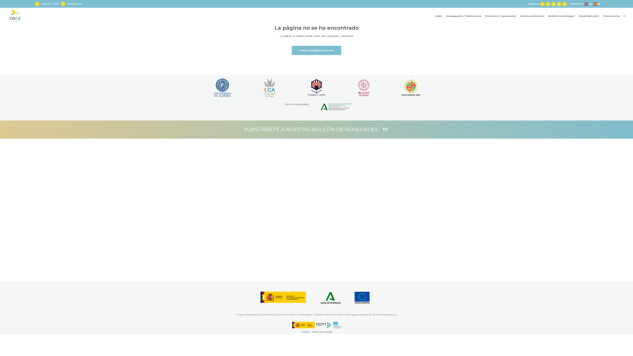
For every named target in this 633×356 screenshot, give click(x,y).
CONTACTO (576, 3)
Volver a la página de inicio (316, 50)
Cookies (305, 332)
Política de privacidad (322, 332)
